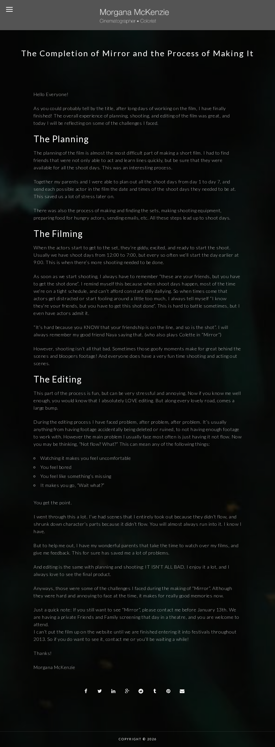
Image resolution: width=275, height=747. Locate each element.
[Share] (86, 691)
